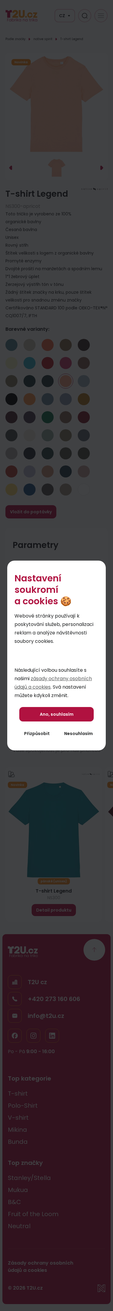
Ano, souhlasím (57, 714)
